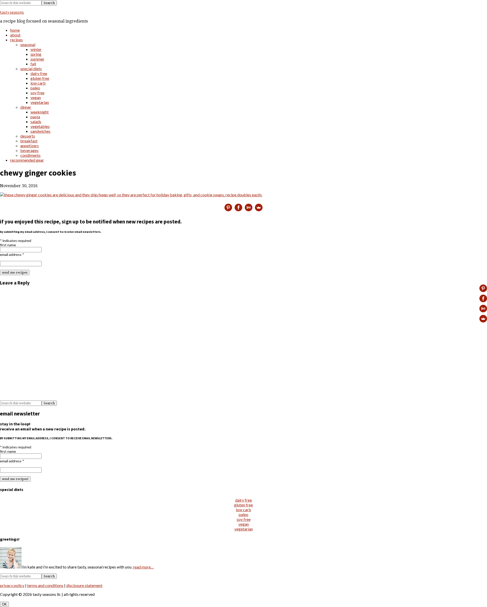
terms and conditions (45, 585)
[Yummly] (248, 207)
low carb (243, 509)
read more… (143, 566)
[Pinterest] (228, 207)
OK (4, 604)
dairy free (243, 500)
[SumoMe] (259, 207)
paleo (243, 514)
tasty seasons (12, 12)
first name (8, 245)
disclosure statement (84, 585)
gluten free (243, 504)
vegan (243, 524)
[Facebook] (238, 207)
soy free (244, 519)
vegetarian (243, 528)
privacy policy (12, 585)
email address (12, 254)
